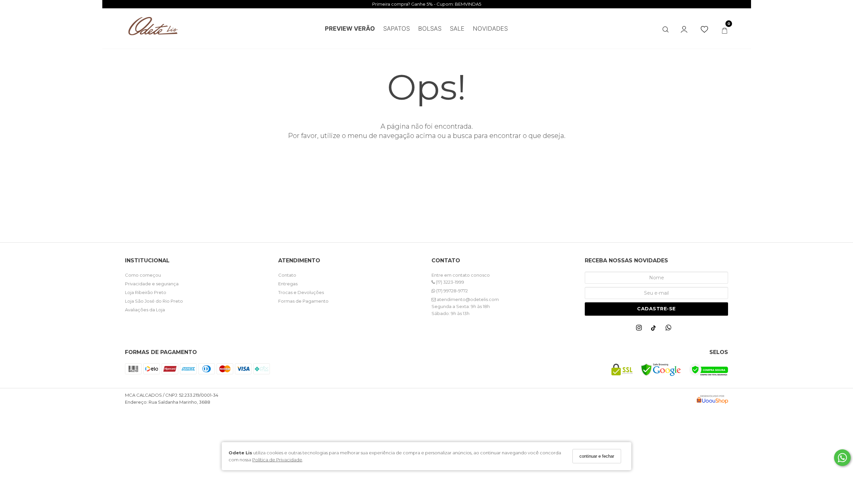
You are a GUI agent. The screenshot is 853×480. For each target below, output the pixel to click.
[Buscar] (665, 28)
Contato (287, 275)
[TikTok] (655, 329)
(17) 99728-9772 (451, 290)
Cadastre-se (656, 309)
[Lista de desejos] (708, 29)
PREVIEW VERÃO (350, 28)
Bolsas (429, 28)
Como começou (143, 275)
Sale (457, 28)
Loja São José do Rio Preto (154, 301)
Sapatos (396, 28)
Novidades (490, 28)
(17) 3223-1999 (449, 282)
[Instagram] (640, 329)
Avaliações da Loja (145, 309)
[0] (724, 30)
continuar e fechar (596, 456)
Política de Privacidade (277, 459)
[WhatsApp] (670, 329)
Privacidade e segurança (152, 283)
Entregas (288, 283)
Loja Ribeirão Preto (145, 292)
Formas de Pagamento (303, 301)
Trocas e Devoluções (301, 292)
